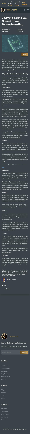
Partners (3, 392)
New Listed (4, 371)
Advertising (4, 417)
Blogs (2, 390)
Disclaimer (4, 408)
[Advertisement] (15, 314)
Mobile (3, 398)
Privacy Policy (5, 414)
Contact (3, 420)
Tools (2, 395)
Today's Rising (5, 365)
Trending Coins (5, 368)
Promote (3, 379)
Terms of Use (4, 411)
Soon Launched (5, 376)
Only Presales (5, 374)
